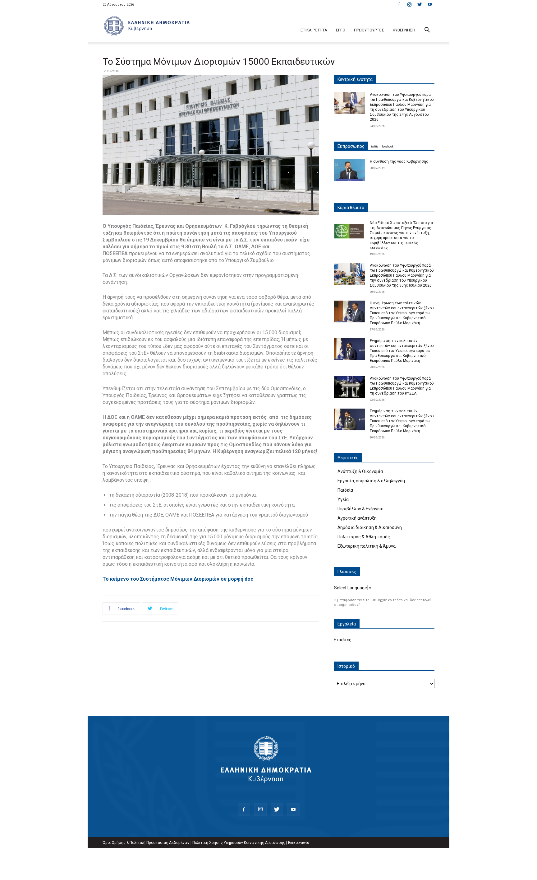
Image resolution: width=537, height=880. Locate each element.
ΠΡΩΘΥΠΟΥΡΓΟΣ (369, 30)
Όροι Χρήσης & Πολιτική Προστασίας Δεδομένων (146, 842)
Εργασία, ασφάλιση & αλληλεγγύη (371, 480)
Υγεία (343, 499)
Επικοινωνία (298, 842)
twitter (375, 146)
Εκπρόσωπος (351, 146)
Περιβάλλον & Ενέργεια (360, 508)
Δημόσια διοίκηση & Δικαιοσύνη (369, 527)
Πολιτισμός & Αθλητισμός (363, 536)
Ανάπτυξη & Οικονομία (360, 471)
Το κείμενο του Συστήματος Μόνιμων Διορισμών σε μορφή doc (178, 579)
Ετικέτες (342, 639)
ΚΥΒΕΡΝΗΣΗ (404, 30)
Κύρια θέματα (350, 207)
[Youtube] (429, 4)
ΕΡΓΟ (340, 30)
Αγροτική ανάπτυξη (357, 518)
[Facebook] (399, 4)
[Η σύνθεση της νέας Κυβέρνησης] (349, 170)
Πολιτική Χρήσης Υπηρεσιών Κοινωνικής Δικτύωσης (238, 842)
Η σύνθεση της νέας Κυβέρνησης (399, 161)
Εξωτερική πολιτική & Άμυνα (366, 546)
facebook (387, 146)
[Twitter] (419, 4)
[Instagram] (409, 4)
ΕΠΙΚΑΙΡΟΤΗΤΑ (314, 30)
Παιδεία (345, 490)
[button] (427, 31)
